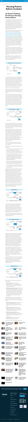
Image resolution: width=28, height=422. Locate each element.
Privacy (1, 419)
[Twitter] (23, 402)
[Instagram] (25, 400)
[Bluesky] (21, 400)
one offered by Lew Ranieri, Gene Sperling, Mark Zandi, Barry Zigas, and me (13, 32)
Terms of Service (5, 419)
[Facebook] (20, 402)
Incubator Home (14, 11)
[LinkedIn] (20, 400)
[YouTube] (21, 402)
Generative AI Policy (10, 419)
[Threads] (23, 400)
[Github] (25, 402)
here (21, 320)
